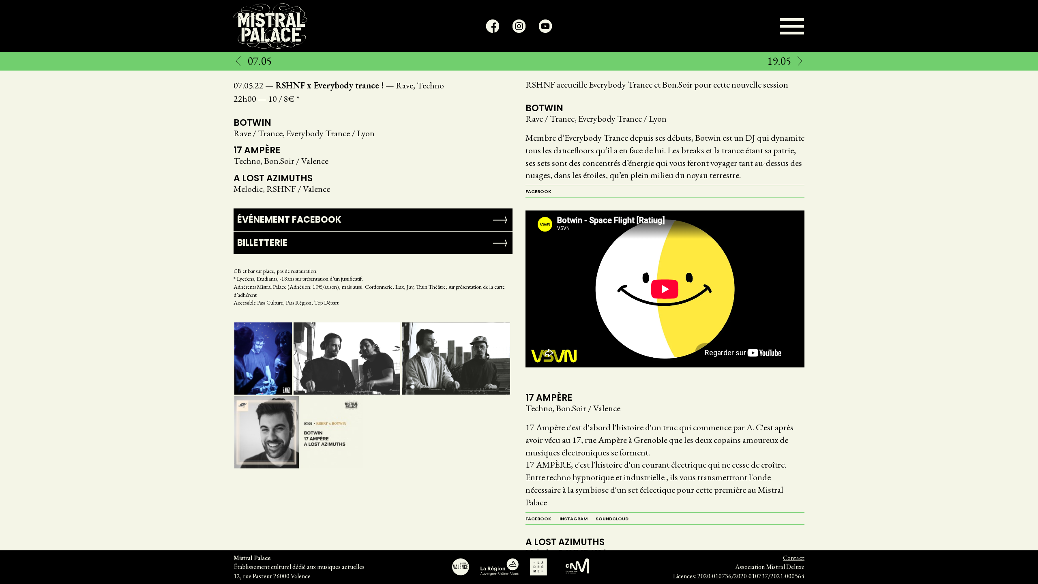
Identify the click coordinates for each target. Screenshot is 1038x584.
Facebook (538, 191)
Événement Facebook (289, 219)
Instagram (574, 518)
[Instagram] (519, 26)
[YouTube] (545, 26)
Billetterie (262, 242)
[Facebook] (493, 26)
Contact (793, 558)
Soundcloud (612, 518)
